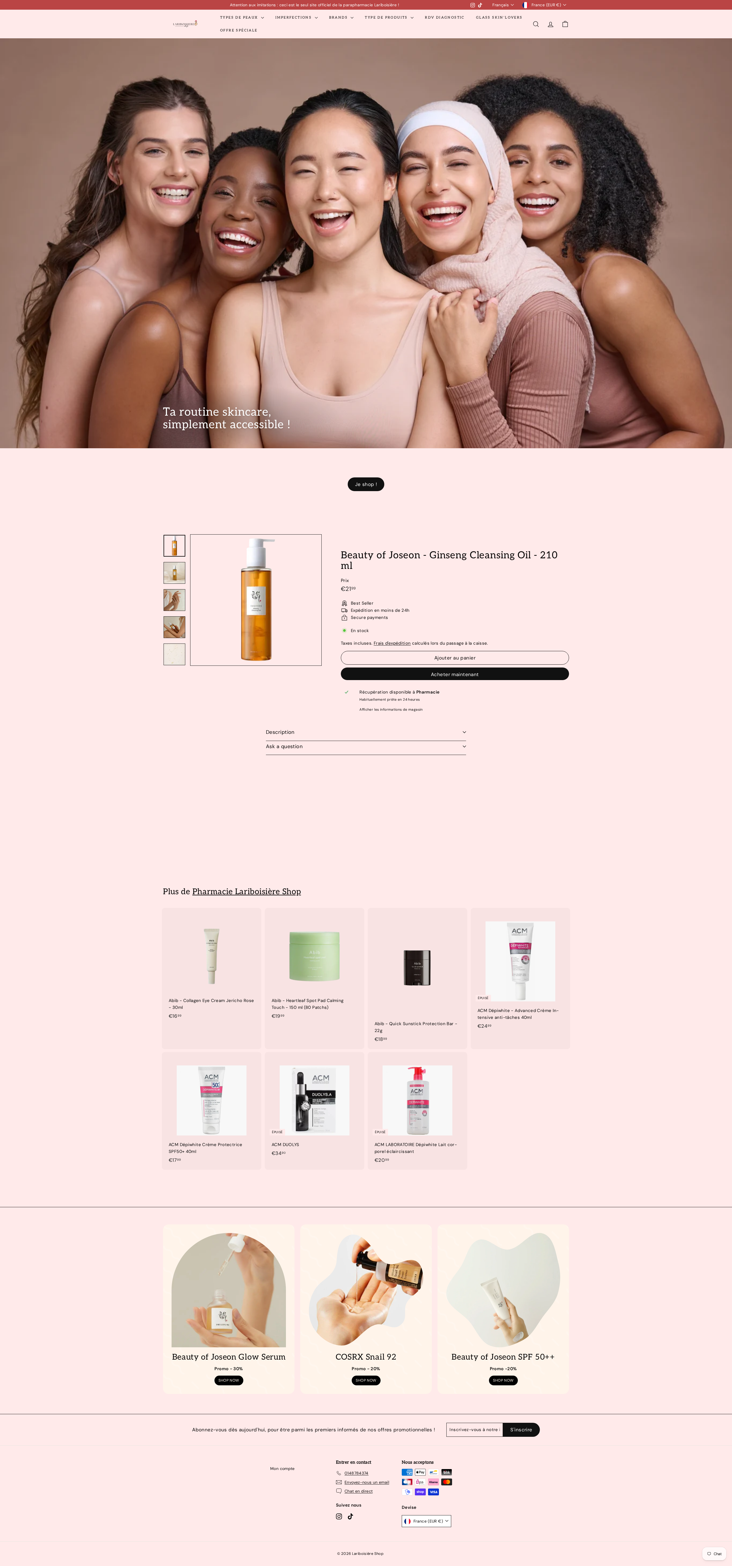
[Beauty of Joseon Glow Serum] (229, 1290)
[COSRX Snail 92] (366, 1290)
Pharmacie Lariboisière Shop (246, 891)
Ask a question (284, 746)
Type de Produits (387, 17)
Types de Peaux (240, 17)
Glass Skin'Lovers (499, 17)
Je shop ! (366, 484)
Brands (339, 17)
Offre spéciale (239, 30)
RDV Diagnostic (445, 17)
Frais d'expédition (392, 643)
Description (280, 732)
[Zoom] (255, 600)
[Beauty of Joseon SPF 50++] (503, 1290)
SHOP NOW (228, 1380)
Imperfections (294, 17)
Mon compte (282, 1468)
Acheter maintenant (455, 674)
